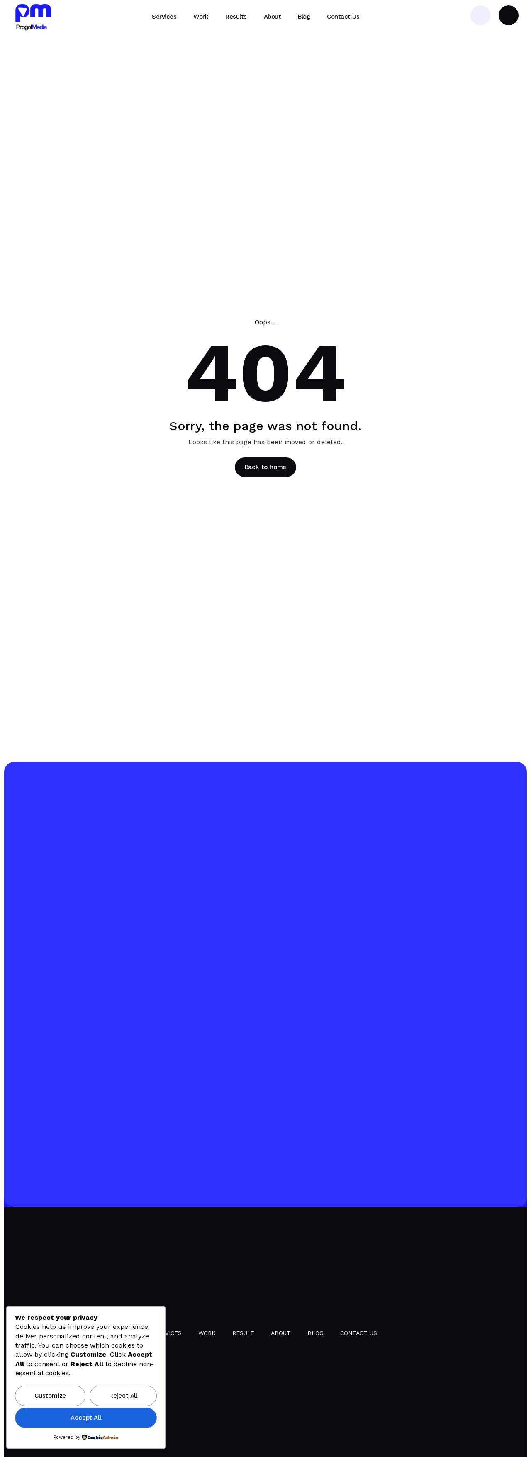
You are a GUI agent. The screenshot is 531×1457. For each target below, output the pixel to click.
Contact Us (358, 1333)
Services (168, 1333)
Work (207, 1333)
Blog (315, 1333)
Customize (50, 1395)
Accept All (86, 1417)
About (281, 1333)
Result (243, 1333)
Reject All (123, 1395)
